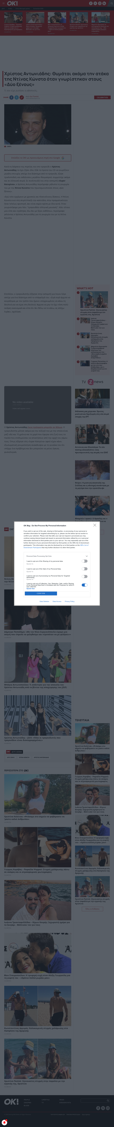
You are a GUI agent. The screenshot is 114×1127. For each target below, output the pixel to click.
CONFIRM (41, 593)
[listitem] (57, 556)
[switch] (85, 561)
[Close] (95, 526)
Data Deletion (44, 601)
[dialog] (57, 563)
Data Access (57, 601)
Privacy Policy (69, 601)
